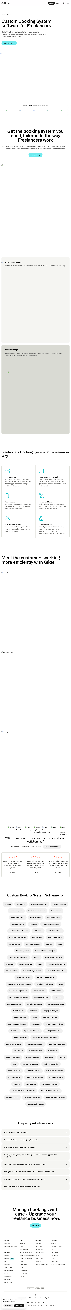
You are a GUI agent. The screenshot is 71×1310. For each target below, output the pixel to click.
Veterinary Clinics (12, 1097)
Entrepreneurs (56, 911)
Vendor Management (26, 1252)
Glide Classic (8, 1282)
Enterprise (39, 1246)
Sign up (51, 3)
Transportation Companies (50, 1091)
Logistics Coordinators (56, 1004)
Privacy (29, 1305)
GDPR (37, 1288)
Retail (37, 1255)
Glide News (54, 1261)
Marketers (33, 1011)
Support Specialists (56, 1077)
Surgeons (16, 1084)
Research (7, 1264)
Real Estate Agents (59, 904)
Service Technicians (33, 1071)
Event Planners (35, 917)
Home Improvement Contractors (19, 984)
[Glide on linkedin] (39, 1302)
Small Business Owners (36, 911)
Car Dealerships (14, 944)
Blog (5, 1261)
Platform (7, 1243)
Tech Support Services (50, 1084)
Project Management (26, 1258)
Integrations (8, 1276)
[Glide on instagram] (32, 1302)
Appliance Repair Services (19, 931)
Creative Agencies (22, 951)
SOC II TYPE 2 (30, 1288)
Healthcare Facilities (24, 977)
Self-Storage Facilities (30, 1064)
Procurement (24, 1249)
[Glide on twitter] (35, 1302)
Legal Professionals (14, 1004)
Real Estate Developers (35, 1044)
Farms (40, 964)
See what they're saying (52, 846)
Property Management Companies (45, 1037)
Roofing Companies (13, 1057)
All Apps (22, 1276)
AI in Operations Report (58, 1264)
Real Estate (39, 1258)
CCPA (42, 1288)
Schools (62, 1057)
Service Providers (14, 1071)
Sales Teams (49, 1057)
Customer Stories (56, 1246)
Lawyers (8, 904)
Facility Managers (25, 964)
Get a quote (8, 43)
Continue (19, 1305)
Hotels (61, 984)
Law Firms (58, 997)
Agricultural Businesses (51, 924)
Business (38, 1243)
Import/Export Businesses (18, 997)
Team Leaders (31, 1084)
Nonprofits (36, 1024)
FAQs (6, 1273)
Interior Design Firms (41, 997)
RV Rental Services (32, 1057)
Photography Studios (52, 1031)
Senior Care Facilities (51, 1064)
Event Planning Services (53, 957)
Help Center (54, 1252)
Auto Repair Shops (54, 931)
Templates (54, 1243)
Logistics (22, 1246)
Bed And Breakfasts (55, 937)
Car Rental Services (33, 944)
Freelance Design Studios (32, 971)
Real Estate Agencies (13, 1044)
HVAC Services (56, 991)
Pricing (6, 1255)
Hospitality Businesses (45, 984)
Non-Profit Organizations (17, 1024)
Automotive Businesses (17, 937)
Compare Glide (8, 1270)
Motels (35, 1017)
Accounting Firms (18, 924)
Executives (9, 964)
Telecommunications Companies (23, 1091)
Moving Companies (50, 1017)
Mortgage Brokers (20, 1017)
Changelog (7, 1279)
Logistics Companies (34, 1004)
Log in (58, 3)
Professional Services (42, 1264)
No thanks (8, 1305)
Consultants (21, 904)
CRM (21, 1267)
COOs (60, 944)
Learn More (11, 1301)
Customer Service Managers (45, 951)
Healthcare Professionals (46, 977)
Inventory (22, 1243)
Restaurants (52, 1051)
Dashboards (23, 1264)
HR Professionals (39, 991)
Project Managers (20, 1037)
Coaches (49, 944)
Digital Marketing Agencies (18, 957)
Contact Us (52, 1305)
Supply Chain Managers (34, 1077)
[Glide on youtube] (28, 1302)
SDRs (15, 1064)
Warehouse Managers (32, 1097)
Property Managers (17, 917)
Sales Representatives (39, 904)
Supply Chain (39, 1249)
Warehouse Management (27, 1255)
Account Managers (53, 917)
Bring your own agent (10, 1246)
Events (53, 1258)
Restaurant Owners (35, 1051)
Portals (22, 1261)
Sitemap (40, 1305)
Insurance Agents (16, 911)
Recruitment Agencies (57, 1044)
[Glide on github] (43, 1302)
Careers (6, 1258)
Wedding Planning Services (55, 1097)
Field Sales (23, 1273)
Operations (14, 1031)
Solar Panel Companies (54, 1071)
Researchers (18, 1051)
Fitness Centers (11, 971)
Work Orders (23, 1270)
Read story (8, 646)
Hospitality (39, 1261)
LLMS (45, 1305)
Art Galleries (38, 931)
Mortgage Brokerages (50, 1011)
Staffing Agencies (14, 1077)
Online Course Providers (54, 1024)
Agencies (33, 924)
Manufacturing (40, 1252)
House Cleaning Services (18, 991)
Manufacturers (18, 1011)
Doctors (36, 957)
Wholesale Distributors (35, 1104)
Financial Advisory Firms (56, 964)
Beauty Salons (37, 937)
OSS (34, 1305)
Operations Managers (32, 1031)
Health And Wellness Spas (56, 971)
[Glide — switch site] (6, 3)
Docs (52, 1249)
